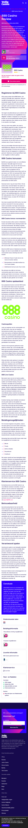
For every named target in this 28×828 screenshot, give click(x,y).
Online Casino (5, 9)
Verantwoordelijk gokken (8, 807)
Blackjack (4, 778)
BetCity (3, 767)
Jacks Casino (5, 762)
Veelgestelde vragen (7, 799)
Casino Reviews (6, 11)
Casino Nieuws (5, 805)
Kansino (4, 759)
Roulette (4, 781)
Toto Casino (5, 770)
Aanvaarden (5, 825)
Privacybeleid (5, 810)
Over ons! (4, 796)
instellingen (20, 822)
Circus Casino (5, 765)
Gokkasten (4, 783)
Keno (3, 789)
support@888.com (8, 499)
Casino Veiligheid (6, 802)
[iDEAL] (6, 635)
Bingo (3, 786)
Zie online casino (15, 81)
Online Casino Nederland (18, 9)
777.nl (3, 757)
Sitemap (4, 813)
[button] (23, 3)
